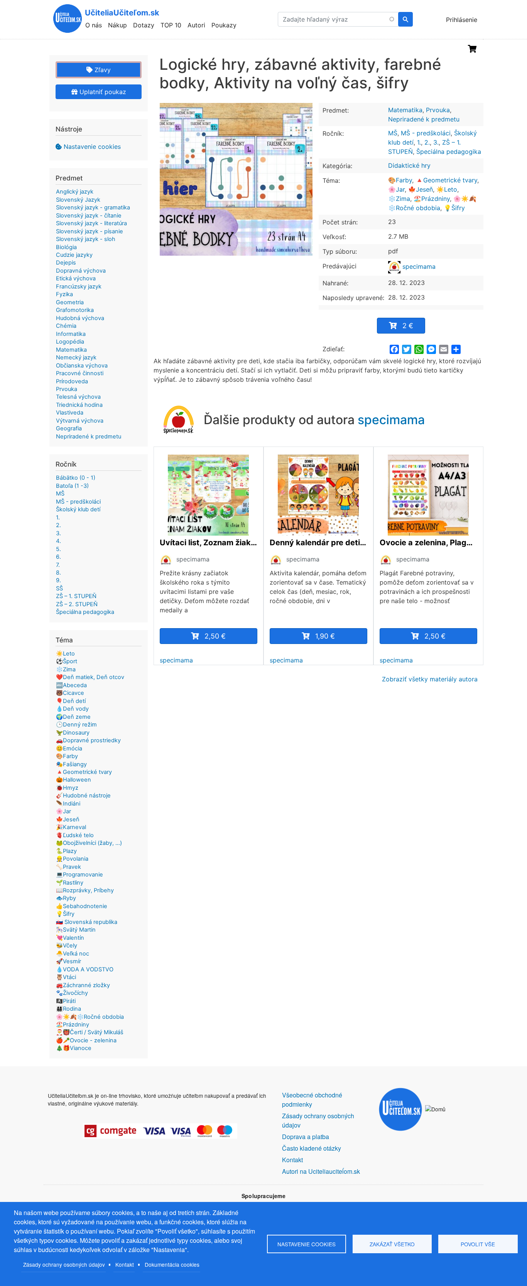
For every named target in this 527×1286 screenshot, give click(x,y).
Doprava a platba (305, 1136)
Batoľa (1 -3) (72, 485)
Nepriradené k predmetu (423, 119)
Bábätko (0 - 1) (75, 477)
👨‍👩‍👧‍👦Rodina (68, 1008)
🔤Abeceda (71, 685)
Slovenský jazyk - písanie (89, 231)
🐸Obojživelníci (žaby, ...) (89, 842)
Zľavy (102, 70)
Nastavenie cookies (92, 146)
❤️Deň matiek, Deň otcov (90, 677)
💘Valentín (70, 937)
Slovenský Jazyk (78, 199)
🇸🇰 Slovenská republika (86, 922)
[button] (236, 179)
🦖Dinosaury (73, 732)
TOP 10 (170, 25)
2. (427, 142)
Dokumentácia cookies (172, 1264)
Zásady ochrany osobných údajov (64, 1264)
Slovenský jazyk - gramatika (93, 207)
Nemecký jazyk (76, 357)
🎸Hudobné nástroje (83, 795)
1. (419, 142)
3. (436, 142)
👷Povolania (72, 858)
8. (58, 572)
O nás (93, 25)
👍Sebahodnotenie (81, 906)
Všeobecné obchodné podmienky (312, 1099)
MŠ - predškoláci (426, 133)
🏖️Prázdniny (432, 198)
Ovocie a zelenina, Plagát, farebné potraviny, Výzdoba (428, 542)
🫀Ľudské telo (75, 835)
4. (58, 541)
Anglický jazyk (74, 191)
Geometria (70, 302)
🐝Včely (66, 945)
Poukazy (223, 25)
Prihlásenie (461, 20)
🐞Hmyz (67, 787)
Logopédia (70, 341)
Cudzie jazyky (74, 254)
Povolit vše (478, 1244)
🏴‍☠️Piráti (66, 1001)
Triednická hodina (79, 404)
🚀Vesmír (68, 961)
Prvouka (438, 110)
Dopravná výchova (81, 270)
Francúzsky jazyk (78, 286)
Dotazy (143, 25)
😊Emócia (69, 748)
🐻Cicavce (70, 692)
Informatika (71, 333)
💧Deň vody (72, 708)
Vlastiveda (69, 412)
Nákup (117, 25)
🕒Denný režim (76, 724)
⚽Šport (66, 661)
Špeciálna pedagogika (448, 151)
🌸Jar (396, 189)
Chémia (66, 325)
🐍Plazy (66, 851)
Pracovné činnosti (79, 373)
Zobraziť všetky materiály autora (430, 679)
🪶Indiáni (68, 803)
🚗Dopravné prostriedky (88, 740)
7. (58, 564)
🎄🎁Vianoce (73, 1048)
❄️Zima (399, 198)
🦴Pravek (68, 866)
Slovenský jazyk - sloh (85, 239)
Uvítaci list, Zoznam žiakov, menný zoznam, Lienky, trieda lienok (208, 542)
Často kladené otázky (311, 1148)
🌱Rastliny (69, 882)
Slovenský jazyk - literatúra (91, 223)
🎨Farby (400, 180)
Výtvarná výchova (79, 420)
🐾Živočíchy (72, 992)
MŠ (392, 133)
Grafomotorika (75, 310)
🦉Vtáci (66, 977)
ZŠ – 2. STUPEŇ (77, 604)
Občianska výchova (82, 365)
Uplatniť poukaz (102, 92)
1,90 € (325, 636)
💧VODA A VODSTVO (84, 969)
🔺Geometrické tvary (446, 180)
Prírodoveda (72, 381)
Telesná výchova (78, 396)
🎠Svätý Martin (76, 929)
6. (58, 556)
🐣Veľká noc (72, 953)
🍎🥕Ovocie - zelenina (86, 1040)
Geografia (69, 428)
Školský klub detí (78, 509)
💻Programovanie (79, 874)
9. (58, 580)
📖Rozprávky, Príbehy (85, 890)
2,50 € (215, 636)
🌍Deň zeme (73, 716)
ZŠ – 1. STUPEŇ (76, 596)
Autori (196, 25)
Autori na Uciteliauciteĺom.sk (321, 1171)
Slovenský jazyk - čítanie (89, 215)
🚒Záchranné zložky (83, 985)
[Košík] (472, 49)
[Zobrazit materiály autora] (166, 560)
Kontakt (124, 1264)
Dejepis (66, 262)
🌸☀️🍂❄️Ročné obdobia (90, 1016)
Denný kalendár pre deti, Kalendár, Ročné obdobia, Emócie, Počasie (318, 542)
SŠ (59, 588)
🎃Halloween (73, 779)
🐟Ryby (66, 898)
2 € (407, 326)
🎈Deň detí (71, 701)
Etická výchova (76, 278)
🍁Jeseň (420, 189)
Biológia (66, 247)
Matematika (405, 110)
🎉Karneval (71, 827)
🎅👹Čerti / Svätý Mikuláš (89, 1032)
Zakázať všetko (392, 1244)
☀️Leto (446, 189)
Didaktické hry (409, 165)
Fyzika (64, 294)
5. (58, 549)
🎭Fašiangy (71, 764)
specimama (418, 266)
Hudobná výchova (80, 318)
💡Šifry (454, 208)
